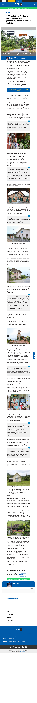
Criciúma (18, 641)
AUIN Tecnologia (22, 651)
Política (4, 636)
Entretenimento (29, 633)
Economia (18, 633)
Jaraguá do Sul (5, 641)
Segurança (5, 633)
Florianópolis (23, 641)
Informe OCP (9, 636)
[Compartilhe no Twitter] (34, 355)
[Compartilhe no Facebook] (34, 353)
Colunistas (23, 633)
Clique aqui (23, 573)
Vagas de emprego (11, 638)
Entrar (4, 1)
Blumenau (10, 641)
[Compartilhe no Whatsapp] (34, 358)
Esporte (14, 633)
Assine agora (11, 1)
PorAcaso (29, 636)
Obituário (4, 638)
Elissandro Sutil (15, 57)
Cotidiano (8, 601)
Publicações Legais (16, 636)
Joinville (14, 641)
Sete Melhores (23, 636)
